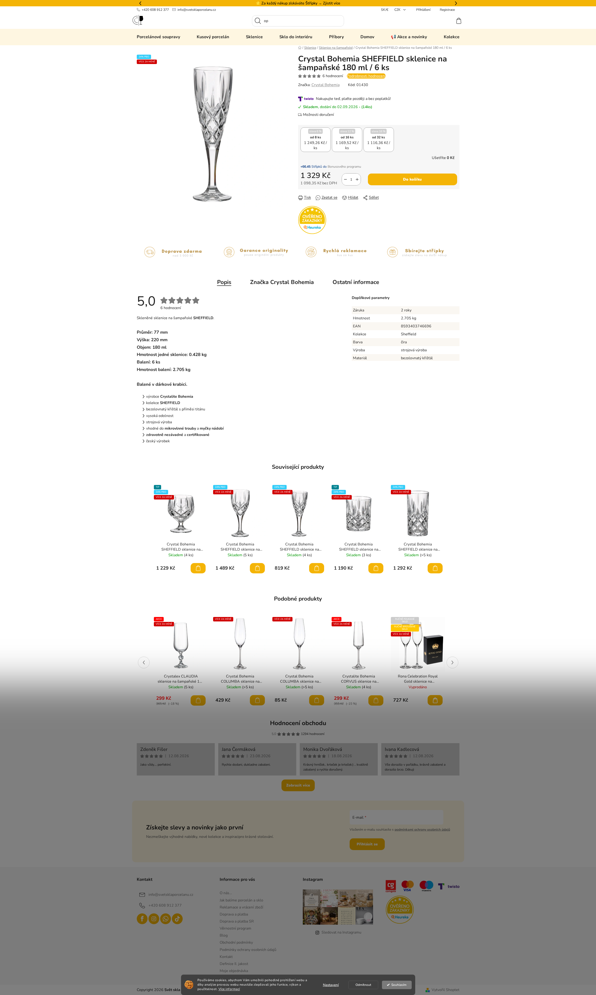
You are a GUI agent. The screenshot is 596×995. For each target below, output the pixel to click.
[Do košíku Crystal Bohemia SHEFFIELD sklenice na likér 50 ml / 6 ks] (316, 568)
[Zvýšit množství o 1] (357, 179)
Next (452, 662)
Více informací (229, 989)
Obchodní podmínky (236, 942)
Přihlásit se (367, 844)
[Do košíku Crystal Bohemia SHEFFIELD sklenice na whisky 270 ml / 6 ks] (375, 568)
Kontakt (226, 956)
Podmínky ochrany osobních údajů (248, 949)
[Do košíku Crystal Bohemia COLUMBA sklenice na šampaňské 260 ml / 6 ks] (257, 700)
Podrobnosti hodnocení (366, 76)
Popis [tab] (224, 282)
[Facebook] (142, 918)
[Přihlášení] (441, 21)
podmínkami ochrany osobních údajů (422, 829)
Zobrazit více (298, 785)
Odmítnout (363, 985)
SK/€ (384, 10)
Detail (435, 700)
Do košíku (412, 179)
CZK (397, 10)
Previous (144, 662)
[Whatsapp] (165, 918)
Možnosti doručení (318, 114)
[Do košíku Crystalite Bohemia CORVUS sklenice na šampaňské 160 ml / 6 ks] (375, 700)
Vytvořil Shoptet (445, 989)
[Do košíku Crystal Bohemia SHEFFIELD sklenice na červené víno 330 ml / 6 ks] (257, 568)
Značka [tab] (282, 282)
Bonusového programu (344, 166)
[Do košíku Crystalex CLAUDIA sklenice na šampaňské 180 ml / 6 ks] (198, 700)
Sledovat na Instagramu (341, 932)
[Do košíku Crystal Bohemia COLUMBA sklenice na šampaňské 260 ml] (316, 700)
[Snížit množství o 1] (345, 179)
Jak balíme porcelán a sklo (241, 900)
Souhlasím (399, 985)
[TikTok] (177, 918)
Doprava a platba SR (237, 921)
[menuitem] (158, 37)
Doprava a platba (234, 914)
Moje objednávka (234, 970)
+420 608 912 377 (155, 10)
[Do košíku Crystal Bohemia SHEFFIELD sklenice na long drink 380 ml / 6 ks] (435, 568)
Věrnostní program (235, 928)
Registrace (447, 10)
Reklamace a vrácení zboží (241, 907)
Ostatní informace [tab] (356, 282)
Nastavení (331, 985)
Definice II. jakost (234, 963)
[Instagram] (153, 918)
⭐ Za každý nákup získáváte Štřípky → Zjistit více (298, 3)
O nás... (226, 893)
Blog (224, 935)
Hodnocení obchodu (298, 723)
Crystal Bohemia (325, 84)
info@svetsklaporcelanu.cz (197, 10)
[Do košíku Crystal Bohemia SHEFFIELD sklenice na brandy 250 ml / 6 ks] (198, 568)
